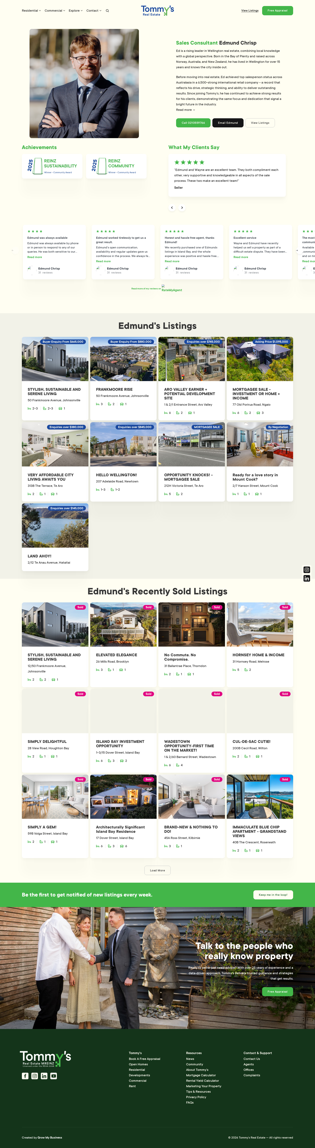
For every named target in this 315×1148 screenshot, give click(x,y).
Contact (92, 11)
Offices (249, 1070)
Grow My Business (50, 1137)
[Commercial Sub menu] (64, 10)
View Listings (249, 10)
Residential (30, 11)
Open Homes (138, 1064)
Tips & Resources (198, 1092)
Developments (139, 1075)
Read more (34, 257)
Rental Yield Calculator (202, 1081)
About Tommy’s (197, 1070)
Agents (249, 1064)
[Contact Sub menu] (100, 10)
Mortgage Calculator (201, 1075)
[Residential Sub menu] (40, 10)
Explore (74, 11)
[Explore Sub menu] (82, 10)
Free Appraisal (277, 10)
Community (194, 1064)
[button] (230, 109)
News (190, 1059)
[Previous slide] (172, 207)
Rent (132, 1086)
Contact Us (252, 1059)
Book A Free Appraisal (144, 1059)
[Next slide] (182, 207)
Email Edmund (228, 123)
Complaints (252, 1075)
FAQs (190, 1103)
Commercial (53, 11)
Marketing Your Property (203, 1086)
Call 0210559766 (193, 123)
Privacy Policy (196, 1097)
